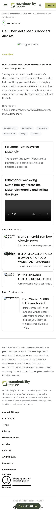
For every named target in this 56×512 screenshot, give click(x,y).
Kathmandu (15, 14)
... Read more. (15, 113)
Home (4, 14)
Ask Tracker (30, 506)
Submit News (9, 469)
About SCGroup (10, 412)
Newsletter (8, 463)
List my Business (10, 437)
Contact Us (8, 418)
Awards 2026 (9, 456)
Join (49, 5)
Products (27, 14)
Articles (6, 444)
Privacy (6, 431)
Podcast (6, 450)
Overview (7, 54)
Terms (5, 424)
